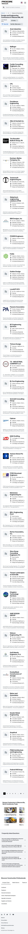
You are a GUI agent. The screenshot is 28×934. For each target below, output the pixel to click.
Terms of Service (4, 922)
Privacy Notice (4, 920)
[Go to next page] (23, 793)
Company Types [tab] (6, 882)
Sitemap (2, 928)
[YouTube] (13, 914)
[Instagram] (10, 914)
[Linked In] (1, 914)
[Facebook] (4, 914)
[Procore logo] (7, 2)
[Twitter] (7, 914)
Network (5, 3)
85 (20, 793)
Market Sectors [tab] (15, 882)
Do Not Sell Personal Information (7, 925)
